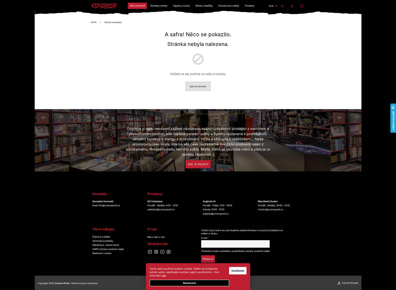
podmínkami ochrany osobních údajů (251, 251)
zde (164, 275)
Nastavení (189, 283)
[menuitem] (137, 6)
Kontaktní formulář (102, 201)
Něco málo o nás (156, 237)
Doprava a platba (101, 236)
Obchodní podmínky (102, 241)
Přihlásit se (208, 259)
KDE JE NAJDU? (198, 164)
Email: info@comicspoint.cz (106, 205)
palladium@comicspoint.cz (161, 209)
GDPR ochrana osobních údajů (108, 249)
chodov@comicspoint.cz (270, 209)
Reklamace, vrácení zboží (105, 245)
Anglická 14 (209, 201)
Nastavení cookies (101, 253)
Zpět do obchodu (198, 86)
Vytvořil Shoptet (350, 283)
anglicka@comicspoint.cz (216, 213)
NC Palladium (155, 201)
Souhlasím (237, 270)
